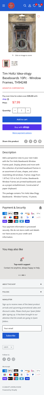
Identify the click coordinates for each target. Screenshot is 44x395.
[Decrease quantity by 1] (15, 110)
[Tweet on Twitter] (35, 141)
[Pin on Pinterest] (30, 141)
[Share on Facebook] (26, 141)
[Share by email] (40, 141)
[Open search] (25, 5)
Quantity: (6, 110)
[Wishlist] (34, 5)
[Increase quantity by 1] (28, 110)
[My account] (29, 5)
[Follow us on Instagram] (13, 359)
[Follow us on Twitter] (9, 359)
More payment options (22, 133)
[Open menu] (3, 6)
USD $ (6, 347)
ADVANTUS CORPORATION (13, 88)
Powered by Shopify (9, 390)
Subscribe (10, 335)
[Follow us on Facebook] (4, 359)
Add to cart (22, 119)
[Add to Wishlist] (39, 16)
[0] (39, 5)
